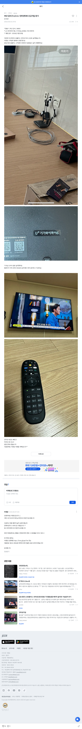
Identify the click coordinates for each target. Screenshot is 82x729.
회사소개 (4, 648)
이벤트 (19, 648)
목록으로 (41, 454)
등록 (73, 502)
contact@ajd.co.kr (14, 674)
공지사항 (11, 648)
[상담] (77, 719)
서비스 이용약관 (16, 696)
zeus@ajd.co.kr (21, 672)
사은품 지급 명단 (28, 648)
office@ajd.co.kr (13, 682)
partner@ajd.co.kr (13, 679)
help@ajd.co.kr (12, 677)
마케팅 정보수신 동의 (27, 696)
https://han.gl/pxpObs (21, 541)
